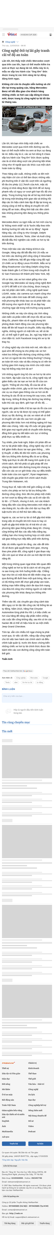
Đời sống (6, 1084)
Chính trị (32, 1063)
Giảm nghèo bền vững (12, 1110)
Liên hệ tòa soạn (10, 1166)
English (5, 1121)
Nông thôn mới (35, 1110)
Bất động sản (8, 1100)
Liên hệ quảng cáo (11, 1196)
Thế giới (32, 1079)
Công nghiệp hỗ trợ (37, 1105)
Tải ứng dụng (9, 1223)
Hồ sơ (31, 1121)
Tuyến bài (14, 1144)
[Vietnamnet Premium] (8, 1064)
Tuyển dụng (45, 1223)
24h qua (5, 1137)
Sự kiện (40, 1144)
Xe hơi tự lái (27, 682)
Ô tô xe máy (7, 1094)
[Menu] (3, 34)
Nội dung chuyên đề (37, 1116)
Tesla (7, 682)
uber (16, 682)
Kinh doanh (33, 1068)
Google (45, 678)
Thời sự (5, 1068)
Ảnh (4, 1126)
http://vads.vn (16, 1213)
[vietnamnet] (12, 36)
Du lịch (31, 1094)
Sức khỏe (6, 1089)
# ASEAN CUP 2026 (28, 35)
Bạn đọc (32, 1100)
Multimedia (7, 1131)
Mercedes (34, 678)
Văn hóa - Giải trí (36, 1084)
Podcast (32, 1131)
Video (31, 1126)
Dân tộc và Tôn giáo (11, 1073)
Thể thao (32, 1073)
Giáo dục (6, 1079)
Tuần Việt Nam (9, 1105)
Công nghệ (10, 42)
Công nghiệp (21, 678)
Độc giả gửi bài (27, 1223)
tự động (40, 682)
